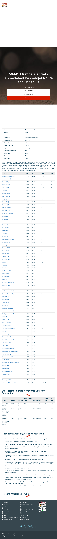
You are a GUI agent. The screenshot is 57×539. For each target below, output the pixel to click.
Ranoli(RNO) (5, 334)
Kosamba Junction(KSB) (8, 282)
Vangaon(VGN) (6, 205)
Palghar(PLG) (5, 199)
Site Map (5, 513)
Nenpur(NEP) (5, 365)
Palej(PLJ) (5, 305)
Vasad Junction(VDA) (8, 339)
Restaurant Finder (26, 515)
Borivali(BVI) (5, 182)
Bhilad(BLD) (5, 219)
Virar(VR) (4, 190)
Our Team (23, 513)
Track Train (24, 506)
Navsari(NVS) (5, 250)
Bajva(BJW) (5, 331)
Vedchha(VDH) (6, 248)
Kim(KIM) (4, 279)
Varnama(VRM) (6, 319)
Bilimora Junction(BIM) (8, 239)
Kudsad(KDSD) (6, 276)
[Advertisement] (28, 10)
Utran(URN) (5, 265)
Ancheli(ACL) (5, 245)
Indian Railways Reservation (28, 508)
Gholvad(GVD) (6, 210)
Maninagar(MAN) (6, 380)
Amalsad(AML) (6, 242)
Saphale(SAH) (6, 193)
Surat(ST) (4, 262)
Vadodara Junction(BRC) (8, 328)
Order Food (24, 502)
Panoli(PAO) (5, 288)
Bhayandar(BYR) (6, 184)
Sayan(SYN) (5, 273)
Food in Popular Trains (27, 504)
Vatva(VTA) (5, 377)
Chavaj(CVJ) (5, 296)
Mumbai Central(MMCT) (8, 176)
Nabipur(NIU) (5, 299)
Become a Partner (8, 508)
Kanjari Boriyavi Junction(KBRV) (10, 351)
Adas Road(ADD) (6, 342)
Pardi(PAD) (5, 230)
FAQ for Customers (8, 515)
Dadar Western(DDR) (7, 179)
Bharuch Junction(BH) (8, 293)
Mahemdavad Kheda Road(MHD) (10, 362)
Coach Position (25, 519)
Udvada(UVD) (5, 227)
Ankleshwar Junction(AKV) (9, 291)
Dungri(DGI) (5, 236)
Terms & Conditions (44, 533)
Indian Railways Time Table (28, 510)
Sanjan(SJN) (5, 216)
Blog (4, 506)
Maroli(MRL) (5, 253)
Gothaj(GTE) (5, 360)
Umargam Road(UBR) (7, 213)
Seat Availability (28, 90)
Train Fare (23, 517)
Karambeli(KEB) (6, 222)
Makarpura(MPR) (6, 322)
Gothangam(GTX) (7, 270)
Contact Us (6, 511)
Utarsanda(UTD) (6, 354)
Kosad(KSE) (5, 268)
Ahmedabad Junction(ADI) (9, 382)
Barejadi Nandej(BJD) (7, 371)
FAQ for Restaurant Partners (10, 517)
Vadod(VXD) (5, 345)
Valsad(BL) (5, 233)
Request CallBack (7, 519)
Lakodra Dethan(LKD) (8, 308)
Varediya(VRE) (6, 302)
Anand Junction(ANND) (8, 348)
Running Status (28, 94)
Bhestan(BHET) (6, 259)
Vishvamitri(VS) (6, 325)
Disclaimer (52, 533)
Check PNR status (25, 511)
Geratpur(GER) (6, 374)
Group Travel (6, 510)
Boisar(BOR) (5, 202)
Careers (5, 504)
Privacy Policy (36, 533)
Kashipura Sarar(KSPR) (8, 314)
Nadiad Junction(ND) (7, 357)
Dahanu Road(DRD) (7, 207)
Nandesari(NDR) (6, 337)
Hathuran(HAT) (6, 285)
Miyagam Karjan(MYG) (8, 311)
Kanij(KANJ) (5, 368)
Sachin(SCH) (5, 256)
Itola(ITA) (4, 316)
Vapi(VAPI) (5, 225)
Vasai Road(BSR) (6, 187)
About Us (5, 502)
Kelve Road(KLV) (6, 196)
